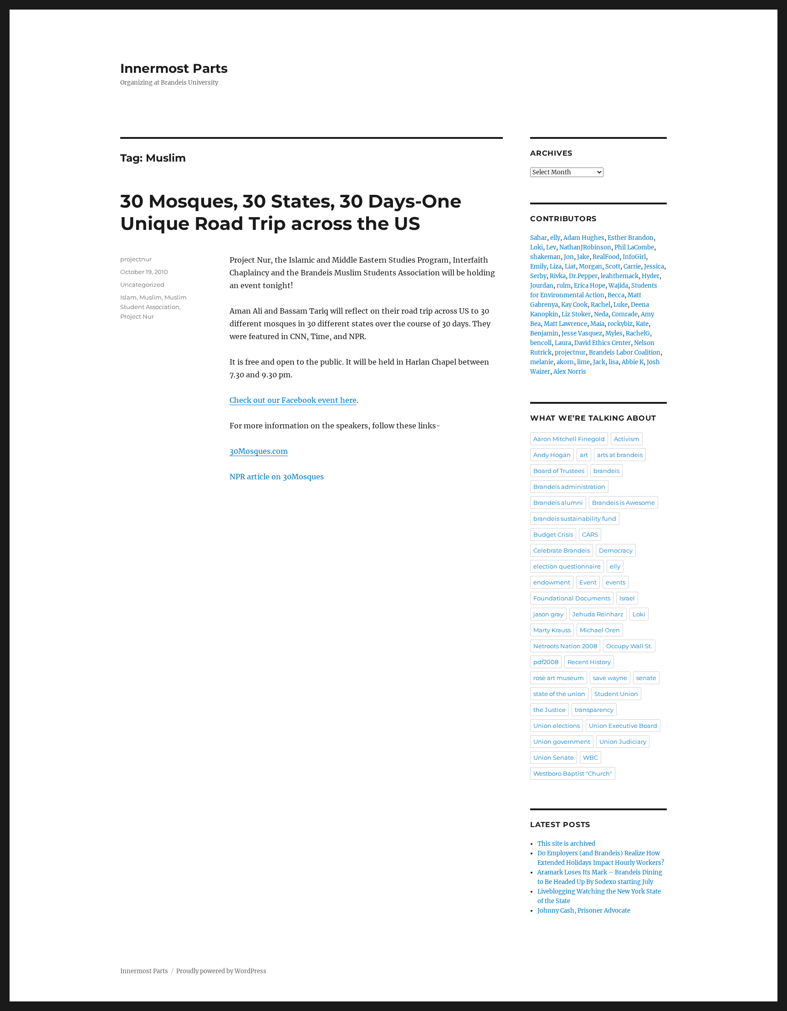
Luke (620, 305)
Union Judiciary (622, 741)
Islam (128, 297)
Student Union (616, 693)
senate (646, 677)
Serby (538, 276)
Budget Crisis (553, 534)
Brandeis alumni (558, 502)
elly (555, 238)
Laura (563, 343)
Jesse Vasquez (582, 333)
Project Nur (137, 316)
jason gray (548, 614)
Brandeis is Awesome (623, 502)
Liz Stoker (576, 314)
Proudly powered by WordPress (221, 971)
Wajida (618, 286)
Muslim (150, 297)
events (615, 582)
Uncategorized (142, 284)
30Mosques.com (259, 451)
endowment (551, 582)
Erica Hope (589, 286)
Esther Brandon (631, 238)
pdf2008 (545, 662)
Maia (597, 324)
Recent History (589, 662)
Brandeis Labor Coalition (624, 352)
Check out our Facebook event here (293, 400)
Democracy (616, 550)
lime (583, 362)
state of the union (559, 693)
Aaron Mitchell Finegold (569, 438)
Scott (612, 266)
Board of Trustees (558, 470)
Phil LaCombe (634, 247)
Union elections (556, 725)
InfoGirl (634, 257)
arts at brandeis (620, 454)
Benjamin (544, 333)
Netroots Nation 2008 (565, 646)
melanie (541, 362)
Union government (561, 741)
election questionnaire (567, 566)
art (584, 454)
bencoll (541, 343)
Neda (601, 314)
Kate (642, 324)
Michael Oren (600, 630)
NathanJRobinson (585, 247)
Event (588, 582)
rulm (564, 286)
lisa (613, 362)
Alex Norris (569, 372)
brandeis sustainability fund (574, 518)
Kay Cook (574, 305)
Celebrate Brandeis (561, 550)
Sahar (538, 238)
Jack (599, 362)
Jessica (654, 266)
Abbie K (633, 362)
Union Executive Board (623, 725)
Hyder (650, 276)
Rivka (558, 276)
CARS (590, 534)
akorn (565, 362)
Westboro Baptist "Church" (572, 773)
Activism (626, 438)
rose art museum (558, 677)
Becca (616, 295)
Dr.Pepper (583, 276)
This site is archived (566, 844)
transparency (594, 709)
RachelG (638, 333)
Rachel (600, 305)
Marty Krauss (552, 630)
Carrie (632, 266)
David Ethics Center (602, 343)
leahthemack (620, 276)
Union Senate (553, 757)
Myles (614, 333)
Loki (536, 247)
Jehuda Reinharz (597, 614)
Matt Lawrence (565, 324)
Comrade (625, 314)
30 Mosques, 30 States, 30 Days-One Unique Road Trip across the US (290, 212)
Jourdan (541, 286)
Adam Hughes (583, 238)
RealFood (606, 257)
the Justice (549, 709)
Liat (570, 266)
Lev (551, 247)
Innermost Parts (174, 68)
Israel (627, 598)
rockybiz (620, 324)
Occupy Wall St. (629, 646)
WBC (590, 757)
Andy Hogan (552, 454)
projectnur (136, 259)
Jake (583, 257)
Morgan (590, 266)
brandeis (606, 470)
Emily (538, 266)
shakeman (545, 257)
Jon (569, 257)
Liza (556, 266)
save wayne (610, 677)
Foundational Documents (571, 598)
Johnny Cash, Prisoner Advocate (583, 910)
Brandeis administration (569, 486)
